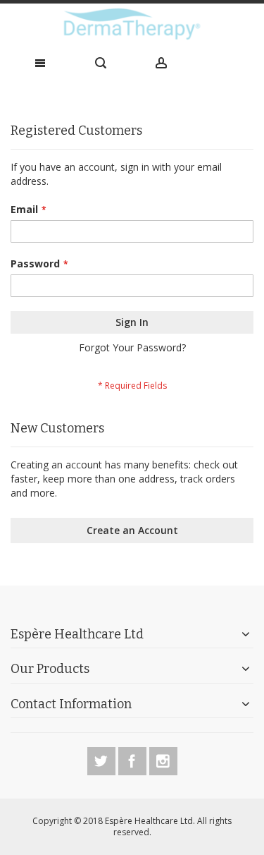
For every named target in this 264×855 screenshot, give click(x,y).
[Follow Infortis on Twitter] (102, 758)
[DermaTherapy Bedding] (132, 24)
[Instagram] (163, 758)
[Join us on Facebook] (133, 758)
